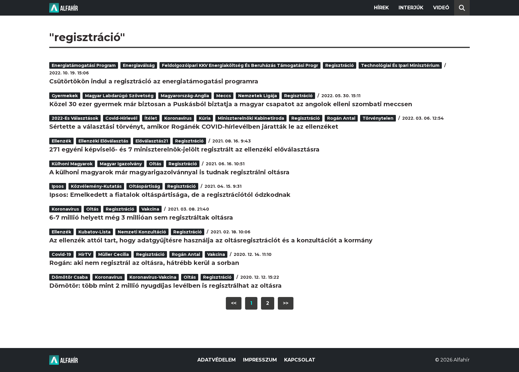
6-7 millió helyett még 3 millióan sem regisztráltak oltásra (141, 217)
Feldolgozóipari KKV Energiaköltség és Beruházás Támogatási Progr (240, 65)
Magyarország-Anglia (185, 95)
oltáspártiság (144, 186)
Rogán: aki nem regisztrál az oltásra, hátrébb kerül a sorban (144, 262)
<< (233, 303)
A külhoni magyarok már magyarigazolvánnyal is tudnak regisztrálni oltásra (169, 172)
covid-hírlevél (121, 118)
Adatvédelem (216, 360)
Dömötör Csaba (70, 277)
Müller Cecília (113, 254)
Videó (441, 7)
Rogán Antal (341, 118)
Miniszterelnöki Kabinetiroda (251, 118)
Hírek (381, 7)
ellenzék (61, 141)
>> (285, 303)
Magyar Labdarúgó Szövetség (119, 95)
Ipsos (58, 186)
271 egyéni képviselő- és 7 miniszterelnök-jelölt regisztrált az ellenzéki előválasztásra (184, 149)
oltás (155, 163)
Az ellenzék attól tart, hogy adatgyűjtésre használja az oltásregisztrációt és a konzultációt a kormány (210, 240)
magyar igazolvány (121, 163)
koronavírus (178, 118)
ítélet (150, 118)
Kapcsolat (299, 360)
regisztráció (339, 65)
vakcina (150, 209)
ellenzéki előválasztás (103, 141)
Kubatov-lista (94, 232)
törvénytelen (378, 118)
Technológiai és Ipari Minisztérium (400, 65)
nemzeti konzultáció (142, 232)
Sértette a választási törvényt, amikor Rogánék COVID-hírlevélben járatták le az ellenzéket (193, 126)
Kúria (205, 118)
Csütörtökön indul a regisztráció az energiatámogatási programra (153, 81)
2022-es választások (75, 118)
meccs (223, 95)
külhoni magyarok (72, 163)
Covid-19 (61, 254)
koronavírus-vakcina (152, 277)
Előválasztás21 (151, 141)
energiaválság (139, 65)
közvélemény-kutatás (96, 186)
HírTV (84, 254)
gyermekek (65, 95)
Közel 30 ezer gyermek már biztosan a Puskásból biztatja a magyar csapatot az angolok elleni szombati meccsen (230, 104)
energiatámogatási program (84, 65)
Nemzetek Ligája (257, 95)
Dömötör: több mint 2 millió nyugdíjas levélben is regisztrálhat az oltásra (165, 285)
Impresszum (260, 360)
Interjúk (411, 7)
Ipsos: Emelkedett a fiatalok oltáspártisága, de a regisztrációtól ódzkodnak (169, 194)
